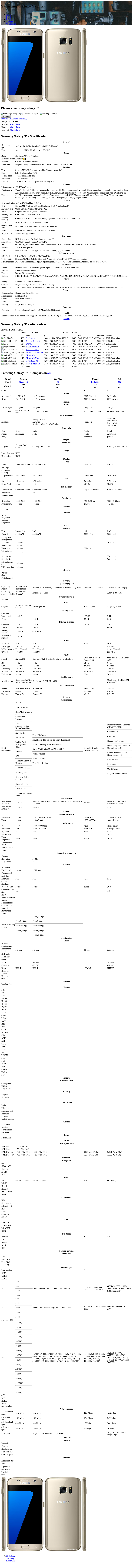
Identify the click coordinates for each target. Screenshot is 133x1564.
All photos (6, 116)
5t (58, 382)
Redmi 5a (95, 382)
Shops (8, 14)
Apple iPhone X (32, 347)
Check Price (15, 124)
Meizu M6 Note (32, 358)
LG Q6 (29, 344)
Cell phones (13, 119)
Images (9, 19)
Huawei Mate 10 (33, 364)
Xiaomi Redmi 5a (33, 341)
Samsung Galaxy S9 (34, 352)
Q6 (119, 382)
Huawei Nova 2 (32, 349)
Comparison (11, 24)
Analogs (9, 21)
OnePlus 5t (30, 338)
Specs (8, 17)
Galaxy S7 (23, 382)
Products (4, 119)
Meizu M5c (30, 355)
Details (66, 318)
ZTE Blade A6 (32, 361)
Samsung (22, 119)
